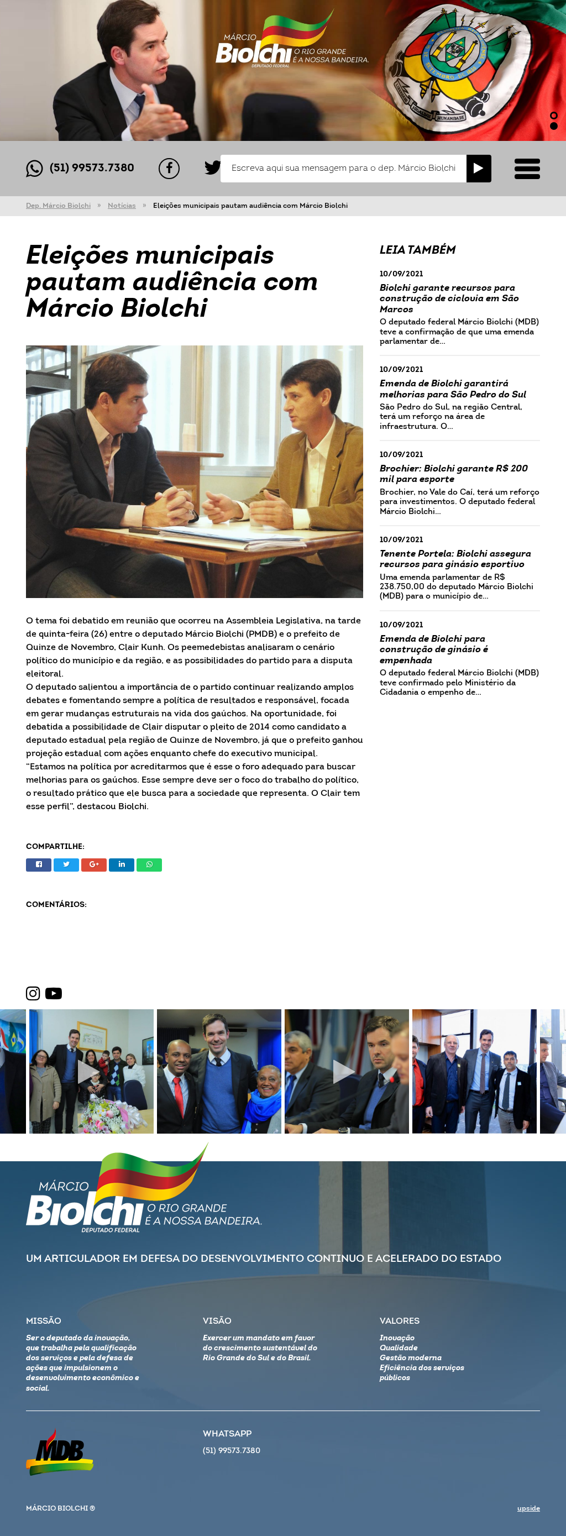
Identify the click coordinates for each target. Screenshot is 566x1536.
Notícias (122, 205)
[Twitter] (213, 169)
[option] (283, 70)
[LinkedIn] (121, 865)
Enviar (479, 168)
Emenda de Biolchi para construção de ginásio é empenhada (434, 650)
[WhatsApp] (149, 865)
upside (528, 1508)
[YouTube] (53, 994)
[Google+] (94, 865)
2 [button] (554, 126)
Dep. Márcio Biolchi (58, 205)
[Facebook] (169, 168)
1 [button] (554, 115)
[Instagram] (33, 994)
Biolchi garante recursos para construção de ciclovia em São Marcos (449, 299)
